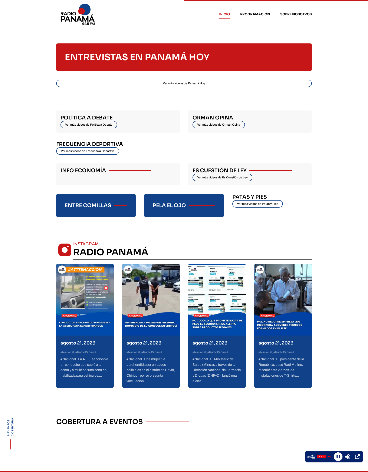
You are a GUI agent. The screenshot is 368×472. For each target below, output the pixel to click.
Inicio (224, 14)
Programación (255, 14)
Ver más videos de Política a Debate (88, 124)
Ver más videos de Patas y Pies (257, 203)
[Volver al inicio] (78, 14)
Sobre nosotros (296, 14)
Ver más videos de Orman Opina (218, 124)
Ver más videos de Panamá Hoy (184, 83)
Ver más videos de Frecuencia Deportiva (88, 151)
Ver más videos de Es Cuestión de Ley (222, 177)
